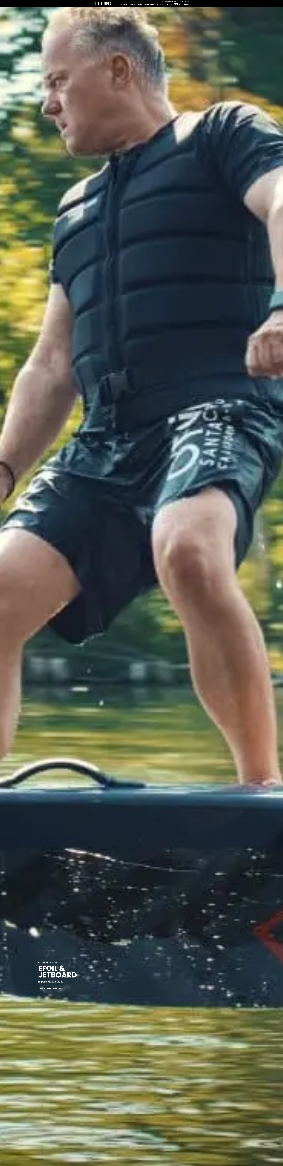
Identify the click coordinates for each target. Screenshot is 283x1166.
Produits (124, 4)
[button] (3, 1163)
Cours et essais (149, 4)
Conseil (140, 4)
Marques (132, 4)
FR (175, 4)
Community (160, 4)
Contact (169, 4)
